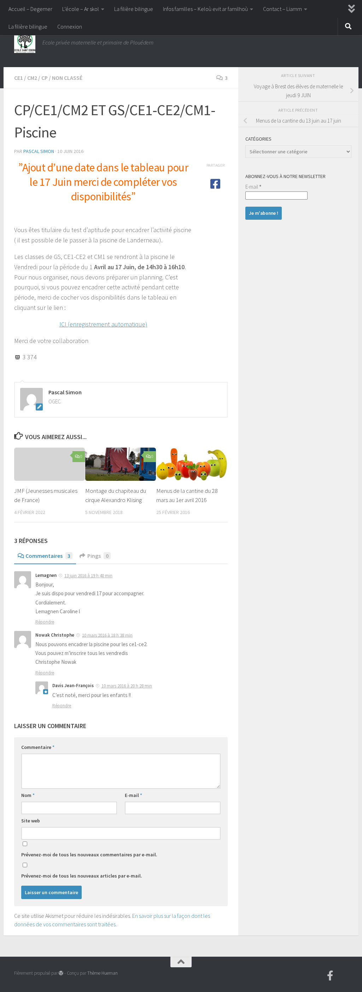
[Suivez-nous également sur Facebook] (330, 976)
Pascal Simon (38, 151)
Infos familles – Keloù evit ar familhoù (205, 8)
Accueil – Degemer (30, 8)
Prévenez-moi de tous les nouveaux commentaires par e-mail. (89, 854)
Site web (30, 820)
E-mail (133, 795)
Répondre (44, 622)
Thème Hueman (102, 973)
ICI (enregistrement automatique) (103, 324)
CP (44, 77)
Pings (98, 555)
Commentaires (47, 555)
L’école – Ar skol (80, 8)
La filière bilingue (133, 8)
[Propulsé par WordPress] (61, 973)
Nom (28, 795)
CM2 (32, 77)
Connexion (69, 26)
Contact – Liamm (282, 8)
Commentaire (37, 747)
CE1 (18, 77)
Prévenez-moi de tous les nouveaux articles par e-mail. (81, 876)
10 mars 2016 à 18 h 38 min (107, 635)
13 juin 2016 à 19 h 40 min (88, 576)
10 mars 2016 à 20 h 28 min (126, 686)
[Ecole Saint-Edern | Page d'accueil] (24, 42)
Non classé (67, 77)
